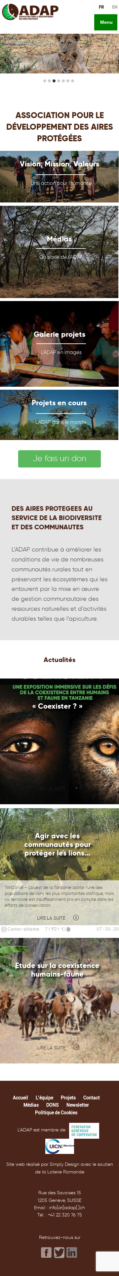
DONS (52, 1105)
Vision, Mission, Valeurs (59, 163)
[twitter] (59, 1252)
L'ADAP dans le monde (60, 422)
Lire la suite (51, 788)
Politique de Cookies (56, 1112)
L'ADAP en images (61, 352)
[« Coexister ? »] (59, 741)
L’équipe (44, 1097)
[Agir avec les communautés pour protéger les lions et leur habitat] (59, 871)
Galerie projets (59, 334)
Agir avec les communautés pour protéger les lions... (57, 844)
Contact (91, 1097)
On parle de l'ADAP (61, 257)
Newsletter (77, 1105)
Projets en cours (59, 402)
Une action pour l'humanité (61, 183)
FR (101, 7)
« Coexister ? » (57, 706)
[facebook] (47, 1252)
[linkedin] (72, 1252)
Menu (106, 22)
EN (114, 7)
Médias (59, 238)
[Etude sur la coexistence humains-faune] (59, 1001)
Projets (68, 1097)
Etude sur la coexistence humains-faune (57, 969)
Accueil (20, 1097)
